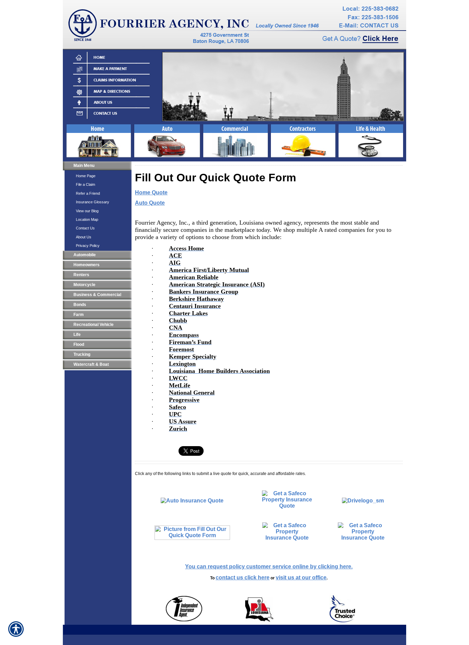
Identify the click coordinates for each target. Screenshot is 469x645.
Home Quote (151, 192)
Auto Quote (150, 203)
